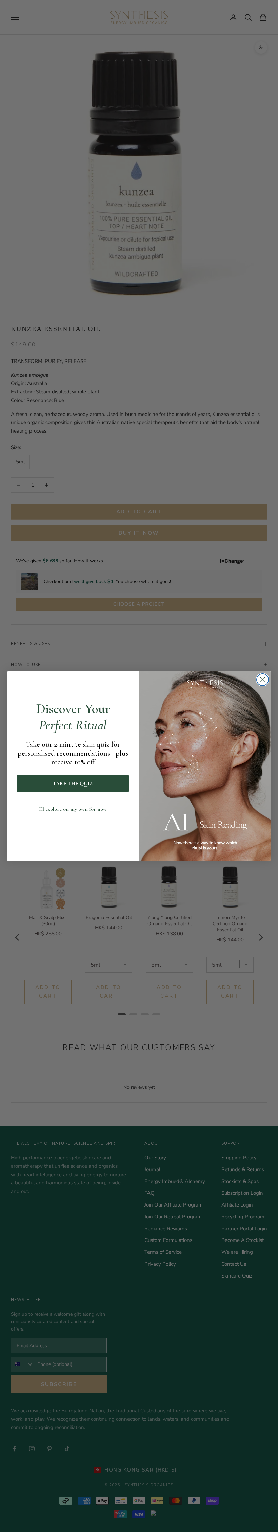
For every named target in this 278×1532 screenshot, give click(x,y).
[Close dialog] (263, 680)
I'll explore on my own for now (73, 809)
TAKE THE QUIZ (73, 783)
